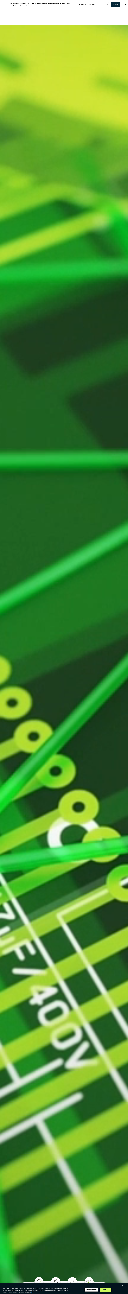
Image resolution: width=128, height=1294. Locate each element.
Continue (124, 1286)
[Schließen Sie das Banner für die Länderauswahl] (125, 4)
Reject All (105, 1289)
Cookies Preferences (91, 1289)
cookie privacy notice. (25, 1292)
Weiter (115, 5)
